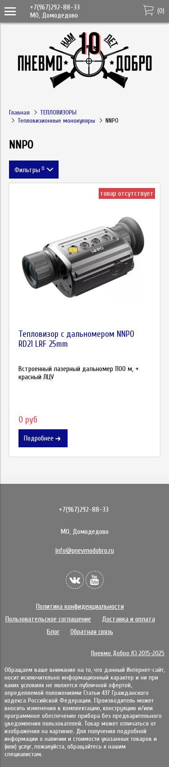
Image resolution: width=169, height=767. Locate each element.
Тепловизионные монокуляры (56, 120)
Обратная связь (91, 632)
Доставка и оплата (128, 619)
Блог (53, 632)
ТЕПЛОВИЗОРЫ (58, 112)
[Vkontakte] (75, 580)
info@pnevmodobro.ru (84, 551)
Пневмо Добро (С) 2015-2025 (127, 653)
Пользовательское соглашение (48, 619)
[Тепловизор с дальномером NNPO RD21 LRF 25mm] (84, 259)
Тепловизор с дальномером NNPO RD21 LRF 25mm (76, 339)
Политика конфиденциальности (80, 606)
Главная (19, 112)
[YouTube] (95, 580)
